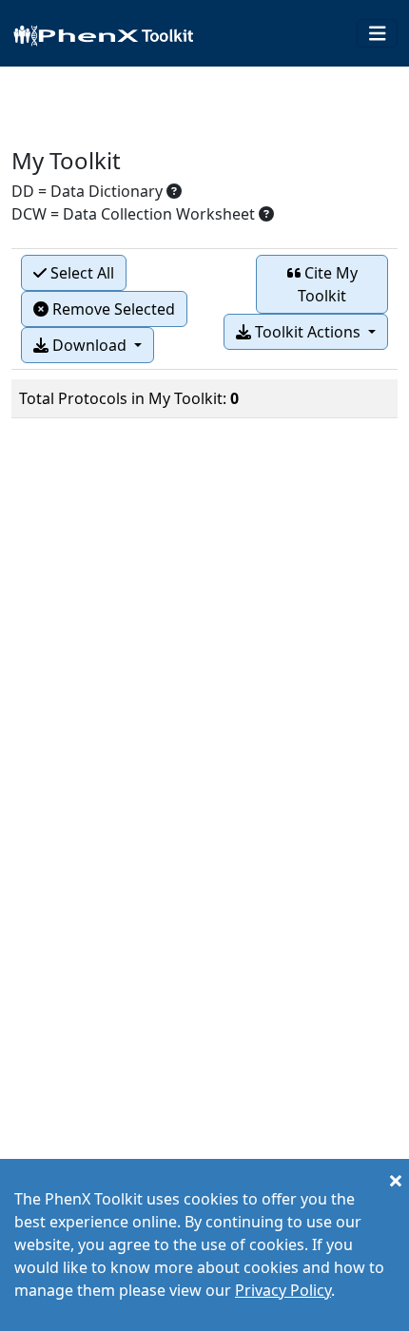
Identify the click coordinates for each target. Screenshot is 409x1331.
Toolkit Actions (307, 331)
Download (89, 345)
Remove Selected (112, 309)
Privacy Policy (283, 1290)
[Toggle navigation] (378, 33)
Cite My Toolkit (328, 284)
